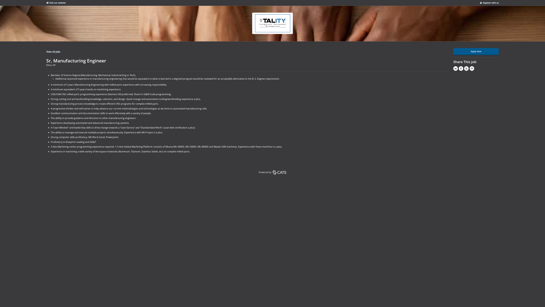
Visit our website (57, 2)
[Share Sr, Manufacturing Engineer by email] (472, 69)
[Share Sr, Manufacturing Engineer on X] (466, 69)
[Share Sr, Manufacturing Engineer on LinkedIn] (455, 69)
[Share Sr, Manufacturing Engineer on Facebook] (461, 69)
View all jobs (53, 51)
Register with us (491, 2)
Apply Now (476, 51)
